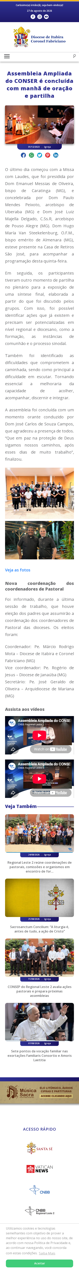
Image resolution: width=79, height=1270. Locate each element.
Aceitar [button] (39, 1263)
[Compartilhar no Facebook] (23, 156)
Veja (9, 570)
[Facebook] (32, 17)
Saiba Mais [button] (47, 1253)
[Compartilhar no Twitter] (39, 156)
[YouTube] (46, 17)
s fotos (23, 570)
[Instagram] (39, 17)
